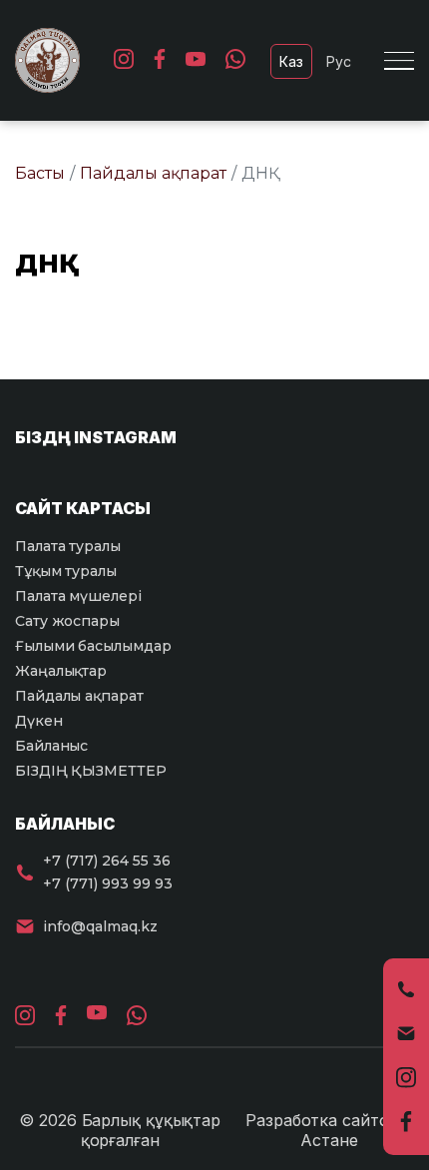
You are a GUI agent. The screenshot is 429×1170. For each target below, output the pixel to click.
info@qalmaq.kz (100, 926)
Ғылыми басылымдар (93, 646)
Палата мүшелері (78, 596)
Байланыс (51, 746)
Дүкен (39, 721)
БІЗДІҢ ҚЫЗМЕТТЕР (91, 771)
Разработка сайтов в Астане (329, 1130)
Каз (291, 61)
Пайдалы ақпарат (153, 173)
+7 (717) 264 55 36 (107, 861)
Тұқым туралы (66, 571)
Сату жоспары (67, 621)
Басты (40, 173)
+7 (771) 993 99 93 (108, 883)
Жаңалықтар (61, 671)
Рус (338, 61)
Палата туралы (68, 546)
